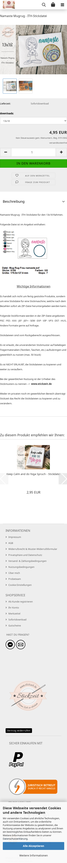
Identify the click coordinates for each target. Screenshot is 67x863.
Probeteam (14, 579)
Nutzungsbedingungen (21, 567)
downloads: (7, 113)
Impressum (14, 537)
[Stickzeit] (7, 4)
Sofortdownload (17, 619)
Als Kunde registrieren (20, 601)
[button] (5, 152)
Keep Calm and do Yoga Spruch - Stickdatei (33, 474)
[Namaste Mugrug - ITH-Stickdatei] (33, 49)
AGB (10, 543)
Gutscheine (14, 625)
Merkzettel (14, 613)
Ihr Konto (13, 607)
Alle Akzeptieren (33, 846)
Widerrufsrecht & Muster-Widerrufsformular (32, 549)
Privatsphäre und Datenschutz (25, 555)
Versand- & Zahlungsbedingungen (27, 561)
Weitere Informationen (33, 855)
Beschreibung (14, 201)
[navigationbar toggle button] (62, 4)
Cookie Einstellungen (20, 585)
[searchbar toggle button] (43, 4)
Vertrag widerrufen (18, 730)
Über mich (14, 573)
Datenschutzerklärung (15, 838)
